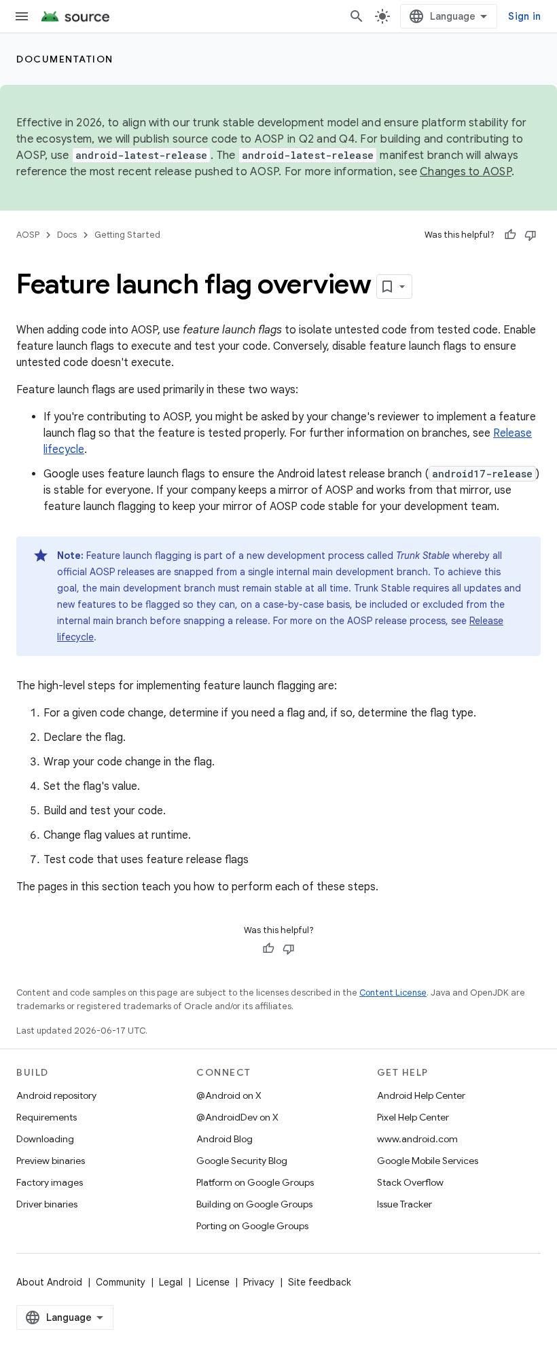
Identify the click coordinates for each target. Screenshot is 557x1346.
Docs (67, 234)
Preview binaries (50, 1160)
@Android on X (229, 1095)
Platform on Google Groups (255, 1182)
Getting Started (127, 234)
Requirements (46, 1117)
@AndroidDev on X (237, 1117)
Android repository (56, 1095)
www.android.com (417, 1139)
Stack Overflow (410, 1182)
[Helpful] (510, 235)
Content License (393, 992)
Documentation (64, 59)
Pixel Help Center (413, 1117)
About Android (49, 1282)
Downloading (45, 1139)
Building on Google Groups (254, 1204)
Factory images (49, 1182)
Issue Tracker (404, 1204)
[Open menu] (21, 16)
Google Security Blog (241, 1160)
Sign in (524, 16)
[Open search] (356, 16)
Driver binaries (46, 1204)
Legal (171, 1282)
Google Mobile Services (427, 1160)
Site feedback (319, 1282)
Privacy (258, 1282)
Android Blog (224, 1139)
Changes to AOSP (465, 172)
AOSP (27, 234)
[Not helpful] (530, 235)
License (213, 1282)
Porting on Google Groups (252, 1226)
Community (120, 1282)
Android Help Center (421, 1095)
